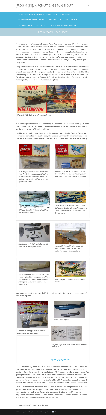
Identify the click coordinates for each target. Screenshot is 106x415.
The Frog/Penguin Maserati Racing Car (62, 25)
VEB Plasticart (65, 15)
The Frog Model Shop (25, 25)
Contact (74, 20)
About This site (41, 25)
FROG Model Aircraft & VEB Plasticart (44, 5)
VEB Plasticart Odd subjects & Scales (31, 20)
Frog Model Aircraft (35, 412)
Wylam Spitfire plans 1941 (60, 359)
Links (66, 20)
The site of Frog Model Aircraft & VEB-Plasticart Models (37, 15)
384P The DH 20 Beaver (54, 20)
